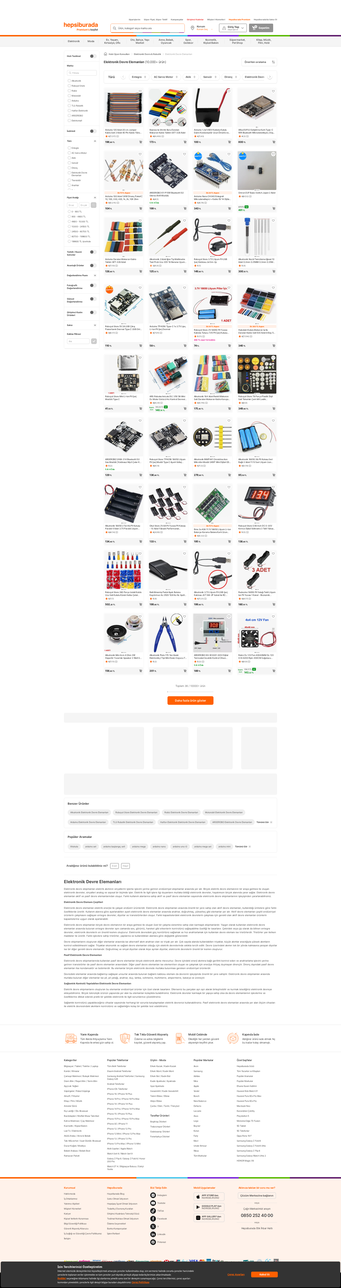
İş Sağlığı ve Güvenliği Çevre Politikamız (83, 1233)
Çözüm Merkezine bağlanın (257, 1195)
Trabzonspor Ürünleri (160, 1126)
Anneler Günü (70, 1106)
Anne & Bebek (84, 1135)
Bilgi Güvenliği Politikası (75, 1223)
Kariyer (67, 1213)
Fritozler (75, 1096)
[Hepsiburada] (81, 25)
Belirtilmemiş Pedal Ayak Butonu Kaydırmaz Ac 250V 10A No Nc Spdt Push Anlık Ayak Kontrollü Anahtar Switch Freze (167, 594)
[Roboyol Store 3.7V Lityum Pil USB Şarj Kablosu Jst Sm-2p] (212, 237)
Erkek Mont (155, 1071)
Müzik (79, 1101)
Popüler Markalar (245, 1081)
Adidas (197, 1076)
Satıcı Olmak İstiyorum (117, 1198)
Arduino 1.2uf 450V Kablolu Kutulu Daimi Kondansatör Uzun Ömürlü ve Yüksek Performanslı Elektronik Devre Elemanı (212, 131)
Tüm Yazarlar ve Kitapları (248, 1071)
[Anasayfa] (105, 54)
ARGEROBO (77, 115)
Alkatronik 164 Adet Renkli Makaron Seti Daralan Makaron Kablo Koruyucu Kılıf (212, 398)
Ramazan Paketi (72, 1155)
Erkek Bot (154, 1076)
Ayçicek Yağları (71, 1086)
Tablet (78, 1066)
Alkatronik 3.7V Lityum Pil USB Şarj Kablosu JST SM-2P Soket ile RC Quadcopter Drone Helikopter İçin (211, 594)
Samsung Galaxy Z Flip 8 (248, 1150)
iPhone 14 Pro (113, 1108)
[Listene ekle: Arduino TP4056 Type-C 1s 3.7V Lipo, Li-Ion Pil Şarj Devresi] (184, 288)
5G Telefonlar (243, 1130)
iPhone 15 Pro (113, 1118)
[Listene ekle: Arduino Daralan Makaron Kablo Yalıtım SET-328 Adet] (140, 220)
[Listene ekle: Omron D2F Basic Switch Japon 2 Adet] (273, 154)
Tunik (166, 1106)
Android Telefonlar (115, 1084)
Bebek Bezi (84, 1150)
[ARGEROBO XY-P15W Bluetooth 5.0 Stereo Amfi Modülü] (168, 171)
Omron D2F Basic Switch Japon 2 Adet (256, 192)
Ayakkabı (171, 1081)
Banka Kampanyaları (117, 1228)
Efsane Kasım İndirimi (247, 1086)
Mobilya (81, 1145)
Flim (73, 1101)
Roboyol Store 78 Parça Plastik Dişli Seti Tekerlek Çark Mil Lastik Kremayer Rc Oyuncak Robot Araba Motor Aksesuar (255, 398)
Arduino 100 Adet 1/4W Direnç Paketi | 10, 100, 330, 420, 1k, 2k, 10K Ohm (123, 197)
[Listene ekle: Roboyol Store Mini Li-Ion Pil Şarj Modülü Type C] (140, 358)
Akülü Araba (69, 1135)
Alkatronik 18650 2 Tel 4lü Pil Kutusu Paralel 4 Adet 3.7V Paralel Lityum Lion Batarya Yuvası (122, 527)
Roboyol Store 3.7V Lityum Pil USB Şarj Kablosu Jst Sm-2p (210, 260)
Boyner (197, 1126)
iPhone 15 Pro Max (130, 1118)
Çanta (153, 1106)
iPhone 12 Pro (124, 1128)
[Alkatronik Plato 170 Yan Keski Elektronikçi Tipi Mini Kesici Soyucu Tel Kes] (168, 633)
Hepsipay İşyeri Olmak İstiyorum (122, 1203)
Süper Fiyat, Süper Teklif (155, 19)
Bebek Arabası (71, 1150)
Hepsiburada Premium (239, 19)
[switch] (93, 56)
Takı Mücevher (71, 1140)
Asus (196, 1116)
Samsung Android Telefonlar (120, 1076)
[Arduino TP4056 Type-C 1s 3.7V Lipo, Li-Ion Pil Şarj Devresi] (168, 304)
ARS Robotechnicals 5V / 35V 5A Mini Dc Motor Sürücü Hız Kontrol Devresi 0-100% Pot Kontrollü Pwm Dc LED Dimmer (167, 398)
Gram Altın (69, 1081)
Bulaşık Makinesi (91, 1076)
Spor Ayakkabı (157, 1086)
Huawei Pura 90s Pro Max (249, 1096)
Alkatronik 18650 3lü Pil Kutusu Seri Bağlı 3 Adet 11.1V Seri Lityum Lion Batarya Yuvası (255, 461)
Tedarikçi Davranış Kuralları (120, 1208)
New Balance (200, 1101)
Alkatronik (76, 80)
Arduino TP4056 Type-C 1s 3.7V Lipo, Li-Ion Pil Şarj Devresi (168, 328)
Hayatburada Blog (115, 1193)
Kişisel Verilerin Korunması (76, 1218)
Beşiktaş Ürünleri (158, 1121)
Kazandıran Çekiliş (246, 1111)
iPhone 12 (111, 1128)
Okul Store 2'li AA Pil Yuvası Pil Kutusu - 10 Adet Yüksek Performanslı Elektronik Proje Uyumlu (168, 527)
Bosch (197, 1096)
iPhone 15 (111, 1113)
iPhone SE (112, 1123)
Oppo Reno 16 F (244, 1135)
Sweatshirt (155, 1091)
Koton (196, 1130)
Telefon (86, 1066)
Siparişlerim (134, 19)
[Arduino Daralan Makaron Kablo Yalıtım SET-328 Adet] (123, 237)
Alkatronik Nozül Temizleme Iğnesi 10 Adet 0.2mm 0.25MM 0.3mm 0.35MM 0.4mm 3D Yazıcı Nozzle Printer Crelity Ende (256, 261)
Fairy (196, 1135)
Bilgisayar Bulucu (128, 1166)
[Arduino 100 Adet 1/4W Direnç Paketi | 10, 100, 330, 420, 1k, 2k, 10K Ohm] (123, 171)
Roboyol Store (78, 85)
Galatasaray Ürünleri (160, 1131)
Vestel (196, 1091)
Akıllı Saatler (113, 1148)
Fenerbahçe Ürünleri (159, 1136)
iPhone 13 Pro (125, 1138)
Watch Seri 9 (126, 1153)
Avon (196, 1066)
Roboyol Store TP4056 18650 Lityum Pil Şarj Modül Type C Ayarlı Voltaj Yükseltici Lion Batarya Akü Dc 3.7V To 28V (168, 461)
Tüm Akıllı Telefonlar (116, 1066)
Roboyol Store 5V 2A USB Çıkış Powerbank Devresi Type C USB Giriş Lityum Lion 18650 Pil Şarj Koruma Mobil (123, 328)
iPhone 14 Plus (125, 1103)
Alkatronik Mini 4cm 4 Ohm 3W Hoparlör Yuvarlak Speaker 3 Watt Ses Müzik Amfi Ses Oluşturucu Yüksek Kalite (123, 656)
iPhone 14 (112, 1103)
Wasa (196, 1150)
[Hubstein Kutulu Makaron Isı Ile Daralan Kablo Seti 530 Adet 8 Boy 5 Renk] (257, 304)
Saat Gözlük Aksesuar (90, 1140)
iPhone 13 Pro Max (116, 1143)
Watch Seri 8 (113, 1153)
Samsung (198, 1071)
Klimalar (75, 1071)
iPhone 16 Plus (125, 1094)
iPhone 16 (111, 1094)
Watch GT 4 (112, 1166)
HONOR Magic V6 (245, 1160)
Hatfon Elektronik (80, 110)
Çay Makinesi (87, 1121)
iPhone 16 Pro (113, 1099)
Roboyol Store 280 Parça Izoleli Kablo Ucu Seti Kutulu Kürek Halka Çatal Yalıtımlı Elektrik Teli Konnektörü (123, 594)
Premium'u (83, 29)
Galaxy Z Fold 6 (130, 1158)
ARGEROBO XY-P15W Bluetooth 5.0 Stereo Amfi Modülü (167, 194)
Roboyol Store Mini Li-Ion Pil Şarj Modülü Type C (121, 398)
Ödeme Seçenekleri (116, 1223)
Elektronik (77, 1130)
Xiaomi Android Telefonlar (119, 1071)
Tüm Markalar (200, 1155)
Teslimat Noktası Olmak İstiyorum (122, 1218)
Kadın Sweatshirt (170, 1091)
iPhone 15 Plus (125, 1113)
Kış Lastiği (69, 1111)
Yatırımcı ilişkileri (71, 1203)
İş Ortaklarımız (70, 1198)
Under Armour (200, 1145)
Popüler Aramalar (245, 1076)
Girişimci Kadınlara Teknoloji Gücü (123, 1213)
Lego (196, 1121)
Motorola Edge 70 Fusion (248, 1121)
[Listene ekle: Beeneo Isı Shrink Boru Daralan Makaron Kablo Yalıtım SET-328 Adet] (184, 91)
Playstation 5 (243, 1116)
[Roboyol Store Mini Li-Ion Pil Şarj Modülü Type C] (123, 374)
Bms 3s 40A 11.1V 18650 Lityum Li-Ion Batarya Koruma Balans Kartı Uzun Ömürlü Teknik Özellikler (212, 531)
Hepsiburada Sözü (245, 1066)
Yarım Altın (92, 1081)
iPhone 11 (123, 1123)
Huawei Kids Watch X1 (247, 1091)
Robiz (74, 90)
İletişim (67, 1238)
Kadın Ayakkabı (157, 1081)
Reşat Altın (80, 1081)
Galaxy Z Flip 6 (114, 1158)
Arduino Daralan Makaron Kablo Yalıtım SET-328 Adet (120, 260)
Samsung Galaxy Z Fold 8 (249, 1140)
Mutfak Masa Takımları (88, 1116)
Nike (196, 1081)
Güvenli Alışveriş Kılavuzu (76, 1228)
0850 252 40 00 (257, 1215)
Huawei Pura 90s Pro (247, 1101)
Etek (160, 1106)
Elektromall (77, 120)
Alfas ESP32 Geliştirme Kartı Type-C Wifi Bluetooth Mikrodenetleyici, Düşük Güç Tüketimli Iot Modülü (256, 131)
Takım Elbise (156, 1096)
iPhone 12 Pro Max (131, 1133)
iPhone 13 (112, 1138)
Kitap (66, 1101)
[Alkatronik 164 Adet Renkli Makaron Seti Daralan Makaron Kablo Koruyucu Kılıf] (212, 374)
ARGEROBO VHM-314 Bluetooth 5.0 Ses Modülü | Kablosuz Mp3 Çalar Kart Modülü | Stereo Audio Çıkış (123, 461)
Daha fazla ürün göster (190, 700)
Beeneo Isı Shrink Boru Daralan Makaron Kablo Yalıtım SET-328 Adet (167, 131)
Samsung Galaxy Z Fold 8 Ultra (251, 1145)
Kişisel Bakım (81, 1126)
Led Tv (67, 1130)
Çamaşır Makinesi (72, 1076)
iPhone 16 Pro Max (130, 1099)
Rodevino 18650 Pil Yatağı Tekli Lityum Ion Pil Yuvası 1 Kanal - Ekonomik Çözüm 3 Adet (257, 594)
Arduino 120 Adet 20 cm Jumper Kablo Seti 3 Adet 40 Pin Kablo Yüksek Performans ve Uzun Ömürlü (123, 131)
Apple (196, 1086)
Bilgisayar (68, 1066)
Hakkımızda (69, 1193)
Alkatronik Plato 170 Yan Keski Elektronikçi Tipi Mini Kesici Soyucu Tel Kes (168, 656)
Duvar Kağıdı (70, 1145)
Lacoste (197, 1111)
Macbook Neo (243, 1106)
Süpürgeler (69, 1091)
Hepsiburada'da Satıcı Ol (265, 19)
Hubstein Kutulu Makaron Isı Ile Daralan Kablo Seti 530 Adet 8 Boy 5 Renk (256, 331)
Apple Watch (126, 1148)
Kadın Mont (168, 1071)
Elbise (166, 1096)
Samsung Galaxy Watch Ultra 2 (251, 1155)
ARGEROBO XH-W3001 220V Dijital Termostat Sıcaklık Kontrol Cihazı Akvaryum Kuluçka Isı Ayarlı (211, 656)
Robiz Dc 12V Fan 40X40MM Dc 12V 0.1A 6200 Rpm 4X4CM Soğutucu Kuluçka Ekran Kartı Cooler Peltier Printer (256, 656)
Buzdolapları (70, 1116)
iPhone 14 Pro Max (131, 1108)
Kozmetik (68, 1126)
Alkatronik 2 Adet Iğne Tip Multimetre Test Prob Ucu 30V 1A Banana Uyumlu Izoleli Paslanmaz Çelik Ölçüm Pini (168, 261)
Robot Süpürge (83, 1091)
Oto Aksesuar (81, 1111)
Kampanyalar (177, 19)
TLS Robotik (77, 105)
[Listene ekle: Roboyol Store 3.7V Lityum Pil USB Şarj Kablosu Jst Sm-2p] (229, 220)
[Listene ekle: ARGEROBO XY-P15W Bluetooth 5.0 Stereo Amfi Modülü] (184, 154)
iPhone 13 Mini (134, 1143)
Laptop (94, 1066)
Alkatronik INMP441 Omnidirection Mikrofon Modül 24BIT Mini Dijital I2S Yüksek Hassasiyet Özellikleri (211, 461)
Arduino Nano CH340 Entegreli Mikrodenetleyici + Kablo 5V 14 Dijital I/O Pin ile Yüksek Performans (212, 198)
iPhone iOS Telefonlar (117, 1089)
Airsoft (67, 1096)
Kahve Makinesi (71, 1121)
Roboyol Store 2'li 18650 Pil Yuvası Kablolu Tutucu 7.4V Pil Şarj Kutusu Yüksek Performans (210, 331)
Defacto (197, 1106)
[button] (93, 205)
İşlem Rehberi (113, 1233)
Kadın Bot (165, 1076)
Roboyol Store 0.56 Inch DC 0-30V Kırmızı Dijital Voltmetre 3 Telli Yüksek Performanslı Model (256, 527)
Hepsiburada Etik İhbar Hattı (256, 1228)
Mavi (196, 1140)
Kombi (67, 1071)
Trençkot (175, 1106)
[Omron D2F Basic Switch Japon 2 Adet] (257, 171)
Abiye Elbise (156, 1101)
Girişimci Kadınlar (195, 19)
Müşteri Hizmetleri (216, 19)
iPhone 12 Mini (114, 1133)
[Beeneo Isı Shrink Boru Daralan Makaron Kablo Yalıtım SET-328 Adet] (168, 108)
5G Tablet (241, 1126)
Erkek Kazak (156, 1066)
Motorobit (76, 95)
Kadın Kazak (170, 1066)
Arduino (75, 100)
